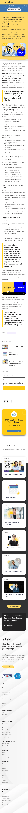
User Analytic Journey (7, 734)
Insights (4, 703)
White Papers (5, 782)
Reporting (5, 728)
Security (4, 794)
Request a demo (8, 666)
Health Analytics (7, 710)
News (3, 752)
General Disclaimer (6, 800)
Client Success (5, 743)
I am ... (4, 688)
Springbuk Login (6, 789)
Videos (3, 777)
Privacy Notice (5, 796)
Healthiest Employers (6, 757)
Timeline (4, 705)
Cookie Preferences (6, 804)
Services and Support (8, 741)
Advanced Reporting (6, 732)
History (3, 754)
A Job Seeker (5, 694)
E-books (4, 768)
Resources (5, 761)
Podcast (4, 775)
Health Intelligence (8, 699)
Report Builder (5, 729)
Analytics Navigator (6, 737)
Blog (3, 763)
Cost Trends (4, 714)
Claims (3, 712)
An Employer (5, 689)
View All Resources (14, 606)
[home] (8, 2)
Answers (4, 701)
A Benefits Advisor (6, 692)
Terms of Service (6, 798)
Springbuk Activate (11, 332)
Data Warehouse (7, 721)
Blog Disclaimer (5, 802)
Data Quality (5, 723)
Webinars (4, 780)
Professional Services (6, 745)
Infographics (5, 770)
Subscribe (14, 387)
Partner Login (5, 791)
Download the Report (14, 9)
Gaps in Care (5, 717)
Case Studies (5, 765)
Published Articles (6, 773)
